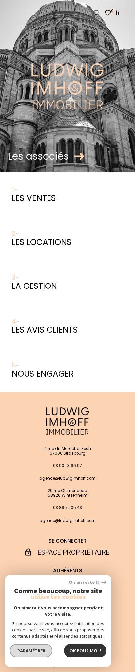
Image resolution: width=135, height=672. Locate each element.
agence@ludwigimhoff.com (67, 478)
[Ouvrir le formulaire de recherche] (96, 13)
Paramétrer (31, 651)
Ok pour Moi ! (85, 651)
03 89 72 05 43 (67, 507)
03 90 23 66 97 (67, 466)
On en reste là (84, 582)
